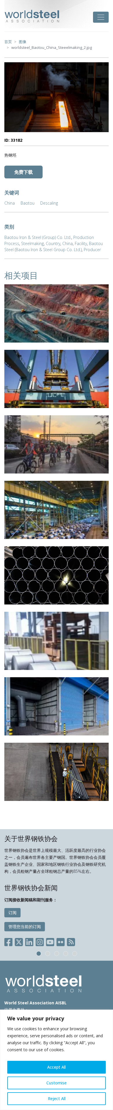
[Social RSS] (71, 941)
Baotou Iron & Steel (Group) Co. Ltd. (37, 237)
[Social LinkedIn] (29, 941)
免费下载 (23, 172)
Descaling (49, 203)
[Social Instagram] (40, 941)
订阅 (12, 912)
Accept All (56, 1067)
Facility (81, 243)
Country (53, 243)
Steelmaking (32, 243)
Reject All (56, 1098)
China (9, 203)
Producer (92, 249)
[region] (56, 1060)
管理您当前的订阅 (24, 926)
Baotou (27, 203)
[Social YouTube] (50, 941)
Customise (56, 1083)
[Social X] (19, 941)
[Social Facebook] (9, 941)
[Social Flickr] (61, 941)
